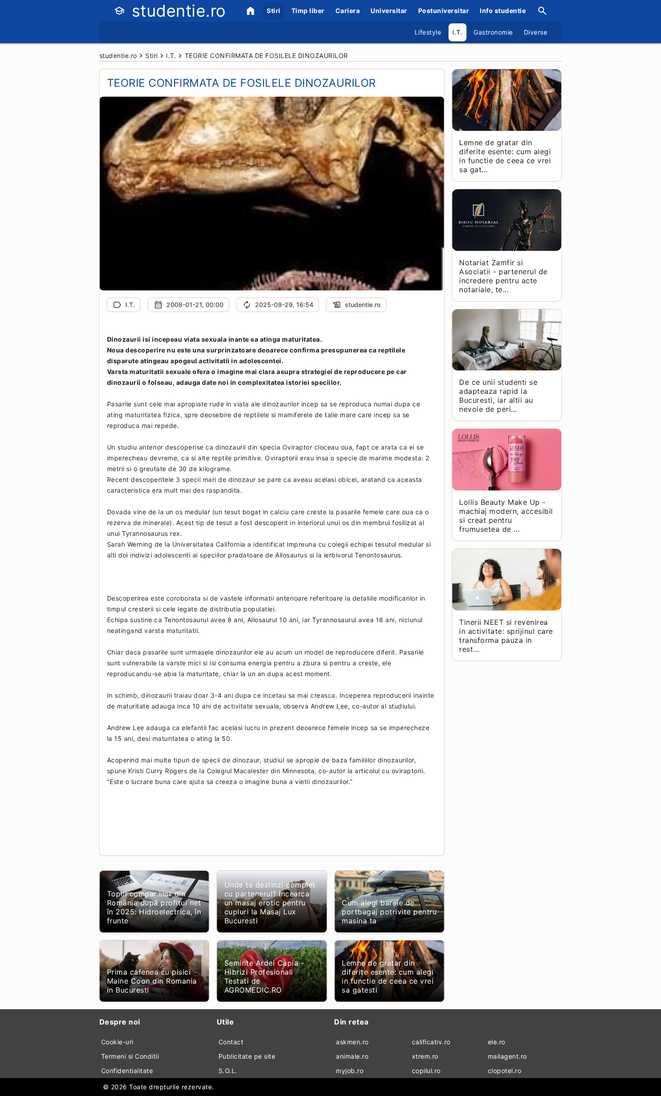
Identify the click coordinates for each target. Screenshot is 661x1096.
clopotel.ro (505, 1070)
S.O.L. (228, 1070)
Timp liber (308, 10)
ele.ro (496, 1042)
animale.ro (352, 1056)
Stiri (274, 10)
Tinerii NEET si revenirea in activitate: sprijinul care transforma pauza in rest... (506, 636)
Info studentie (503, 10)
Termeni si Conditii (130, 1056)
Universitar (389, 10)
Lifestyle (428, 32)
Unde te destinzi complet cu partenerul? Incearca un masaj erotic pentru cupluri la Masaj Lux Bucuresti (270, 902)
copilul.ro (426, 1070)
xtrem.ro (425, 1056)
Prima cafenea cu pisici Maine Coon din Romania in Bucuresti (152, 980)
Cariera (347, 10)
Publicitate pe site (247, 1056)
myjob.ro (349, 1070)
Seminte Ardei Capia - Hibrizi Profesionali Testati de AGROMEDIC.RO (264, 976)
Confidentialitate (127, 1070)
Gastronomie (493, 32)
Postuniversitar (443, 10)
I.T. (457, 32)
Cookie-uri (117, 1042)
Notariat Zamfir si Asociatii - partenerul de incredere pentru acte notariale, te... (503, 276)
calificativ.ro (431, 1042)
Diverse (536, 32)
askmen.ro (352, 1042)
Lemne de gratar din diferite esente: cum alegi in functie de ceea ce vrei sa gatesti (387, 976)
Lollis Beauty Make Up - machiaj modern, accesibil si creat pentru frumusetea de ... (506, 516)
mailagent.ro (507, 1056)
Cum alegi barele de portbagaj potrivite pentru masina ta (389, 911)
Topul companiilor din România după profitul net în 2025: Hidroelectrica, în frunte (154, 907)
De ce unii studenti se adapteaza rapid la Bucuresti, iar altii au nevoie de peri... (498, 396)
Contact (231, 1042)
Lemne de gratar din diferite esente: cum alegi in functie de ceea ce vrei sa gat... (505, 156)
